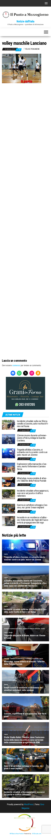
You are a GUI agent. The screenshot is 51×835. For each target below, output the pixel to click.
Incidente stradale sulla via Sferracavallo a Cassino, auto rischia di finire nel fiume (32, 424)
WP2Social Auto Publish (17, 833)
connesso (16, 365)
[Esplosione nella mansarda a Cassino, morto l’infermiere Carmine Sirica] (8, 467)
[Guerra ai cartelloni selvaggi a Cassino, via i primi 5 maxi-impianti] (8, 508)
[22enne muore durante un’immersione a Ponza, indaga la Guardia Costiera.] (8, 439)
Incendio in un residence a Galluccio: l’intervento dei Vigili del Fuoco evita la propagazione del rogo (32, 520)
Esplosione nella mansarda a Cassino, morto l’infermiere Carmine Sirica (32, 467)
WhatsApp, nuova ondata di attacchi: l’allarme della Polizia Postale (32, 479)
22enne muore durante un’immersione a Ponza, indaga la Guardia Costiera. (32, 438)
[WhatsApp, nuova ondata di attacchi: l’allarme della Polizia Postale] (8, 481)
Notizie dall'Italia (25, 21)
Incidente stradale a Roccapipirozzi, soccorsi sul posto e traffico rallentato (33, 493)
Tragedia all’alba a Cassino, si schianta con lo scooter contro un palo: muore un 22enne (32, 452)
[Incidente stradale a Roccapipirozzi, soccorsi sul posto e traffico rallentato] (8, 494)
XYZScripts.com (36, 833)
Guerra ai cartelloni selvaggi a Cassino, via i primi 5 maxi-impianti (32, 506)
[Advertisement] (25, 110)
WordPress (28, 804)
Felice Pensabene (32, 49)
